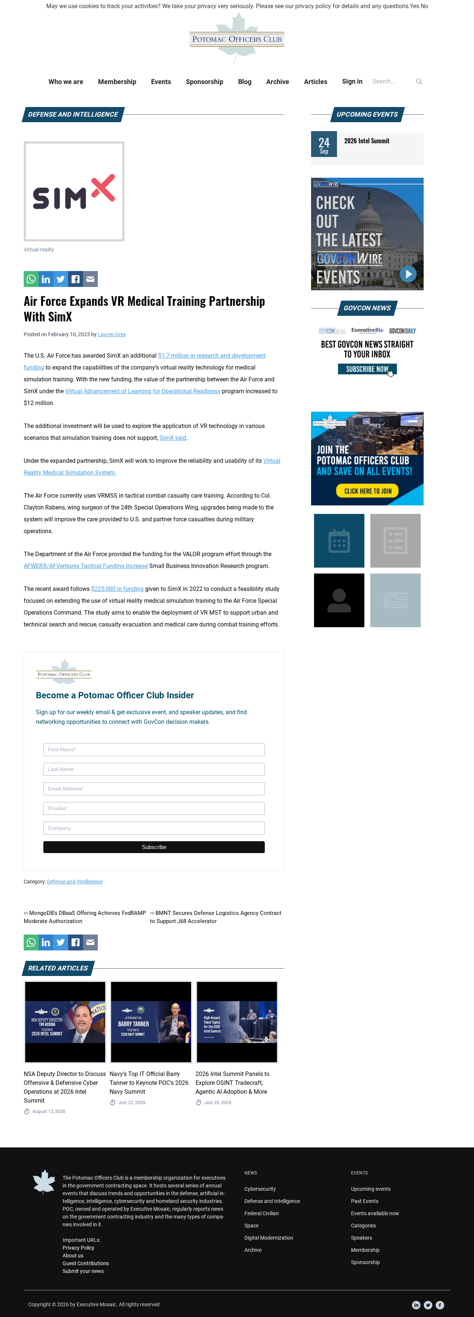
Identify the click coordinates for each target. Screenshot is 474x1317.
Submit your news (83, 1271)
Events (161, 82)
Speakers (361, 1238)
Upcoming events (371, 1189)
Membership (117, 82)
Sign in (352, 81)
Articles (315, 82)
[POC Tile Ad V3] (367, 458)
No (424, 6)
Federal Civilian (261, 1213)
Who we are (66, 82)
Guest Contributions (86, 1263)
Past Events (364, 1201)
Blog (244, 82)
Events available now (375, 1213)
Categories (363, 1226)
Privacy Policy (78, 1248)
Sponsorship (204, 82)
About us (73, 1255)
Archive (277, 82)
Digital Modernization (268, 1238)
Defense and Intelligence (75, 882)
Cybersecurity (260, 1189)
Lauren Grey (112, 334)
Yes (414, 6)
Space (251, 1226)
